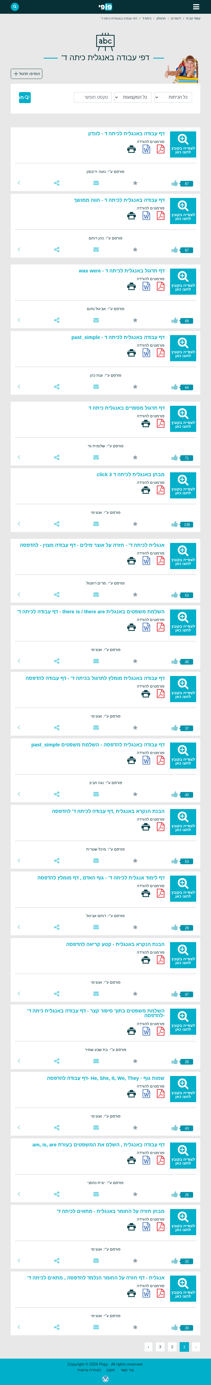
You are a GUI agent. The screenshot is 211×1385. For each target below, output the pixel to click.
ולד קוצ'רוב (105, 1379)
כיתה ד (146, 18)
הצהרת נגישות (89, 1370)
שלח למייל (96, 183)
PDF (161, 149)
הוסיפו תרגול (29, 73)
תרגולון (161, 18)
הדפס (131, 149)
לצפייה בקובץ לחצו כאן (183, 150)
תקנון (111, 1370)
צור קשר (127, 1370)
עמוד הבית (193, 18)
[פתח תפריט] (196, 7)
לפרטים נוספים (19, 183)
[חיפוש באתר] (15, 7)
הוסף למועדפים (135, 183)
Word (146, 149)
